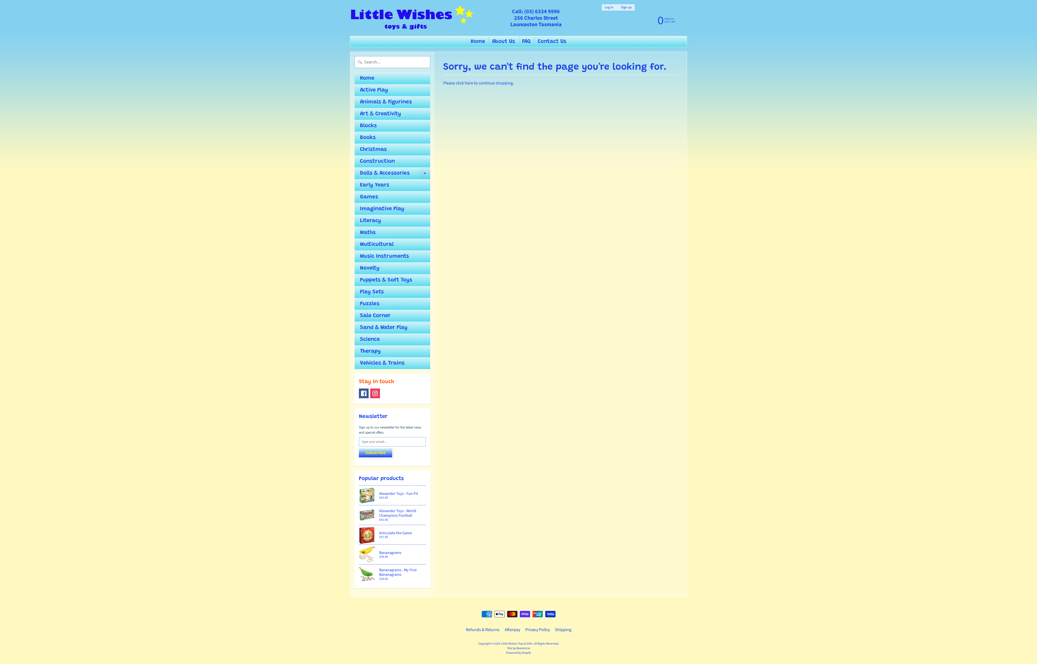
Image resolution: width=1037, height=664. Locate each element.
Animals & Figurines (386, 102)
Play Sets (372, 292)
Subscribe (375, 453)
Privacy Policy (537, 630)
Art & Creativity (380, 114)
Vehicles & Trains (382, 363)
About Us (503, 41)
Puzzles (369, 304)
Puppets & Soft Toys (386, 280)
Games (369, 197)
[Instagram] (375, 393)
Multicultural (377, 244)
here (469, 83)
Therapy (370, 351)
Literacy (370, 220)
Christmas (373, 149)
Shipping (563, 630)
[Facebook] (364, 393)
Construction (377, 161)
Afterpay (512, 630)
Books (368, 137)
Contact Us (552, 41)
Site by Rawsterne (518, 648)
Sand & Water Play (384, 327)
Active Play (374, 90)
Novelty (369, 268)
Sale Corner (375, 315)
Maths (368, 232)
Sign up (626, 7)
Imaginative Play (382, 209)
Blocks (368, 125)
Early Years (374, 185)
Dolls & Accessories (395, 175)
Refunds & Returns (483, 630)
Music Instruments (384, 256)
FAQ (526, 41)
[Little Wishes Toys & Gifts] (412, 18)
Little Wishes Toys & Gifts (517, 644)
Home (478, 41)
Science (370, 339)
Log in (609, 7)
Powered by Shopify (518, 653)
